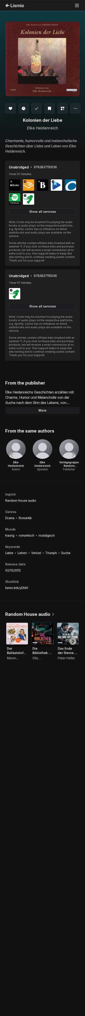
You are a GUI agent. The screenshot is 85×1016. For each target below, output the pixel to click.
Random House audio (20, 500)
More (42, 410)
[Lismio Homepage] (14, 5)
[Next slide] (72, 455)
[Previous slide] (12, 455)
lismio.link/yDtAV (16, 588)
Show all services (42, 211)
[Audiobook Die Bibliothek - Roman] (43, 634)
